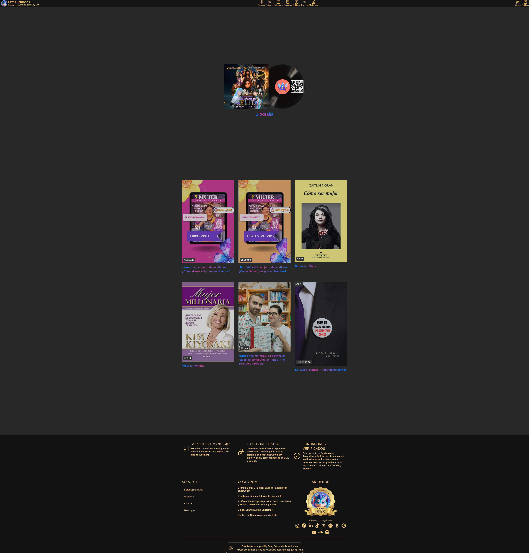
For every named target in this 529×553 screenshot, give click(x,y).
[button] (518, 3)
